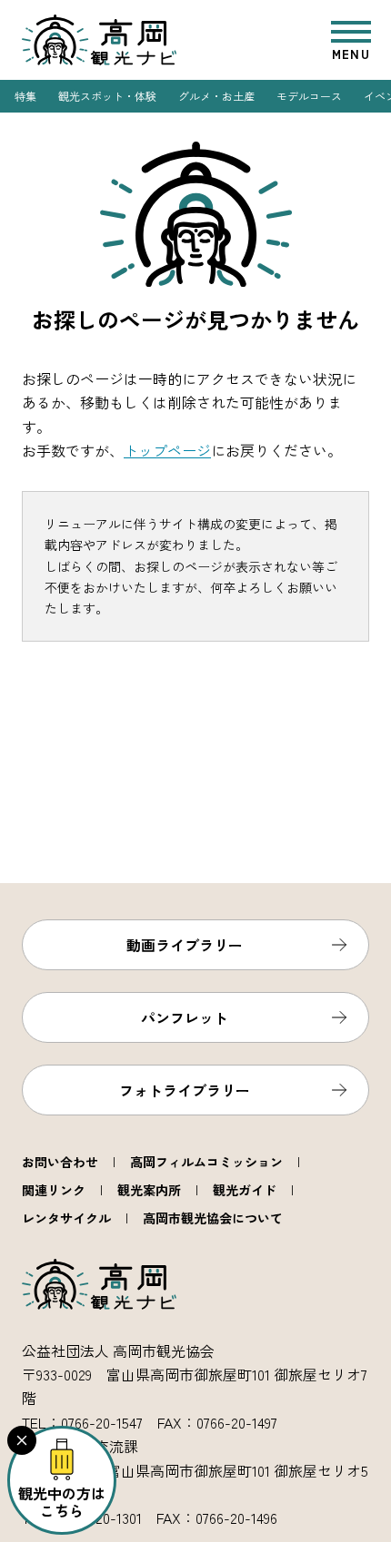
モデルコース (309, 95)
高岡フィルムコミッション (206, 1162)
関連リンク (53, 1190)
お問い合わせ (60, 1162)
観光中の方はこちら (61, 1501)
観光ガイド (244, 1190)
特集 (25, 95)
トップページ (167, 450)
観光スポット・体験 (107, 95)
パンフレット (184, 1017)
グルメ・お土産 (216, 95)
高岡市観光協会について (213, 1218)
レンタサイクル (66, 1218)
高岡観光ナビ (99, 40)
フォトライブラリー (184, 1090)
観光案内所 (149, 1190)
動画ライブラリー (184, 945)
